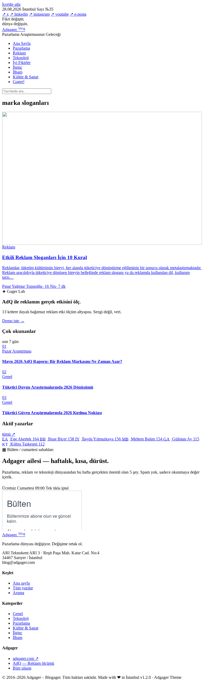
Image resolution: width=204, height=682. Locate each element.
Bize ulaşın (22, 668)
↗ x (5, 14)
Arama (18, 592)
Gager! (18, 81)
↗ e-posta (78, 14)
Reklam (19, 53)
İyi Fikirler (22, 62)
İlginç (17, 67)
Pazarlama (21, 48)
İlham (17, 72)
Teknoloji (21, 57)
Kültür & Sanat (25, 77)
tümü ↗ (8, 434)
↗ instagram (39, 14)
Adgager (13, 29)
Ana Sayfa (22, 43)
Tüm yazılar (23, 588)
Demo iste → (13, 321)
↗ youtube (60, 14)
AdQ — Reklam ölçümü (33, 663)
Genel (18, 613)
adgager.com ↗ (26, 658)
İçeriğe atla (11, 4)
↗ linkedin (19, 14)
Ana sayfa (21, 583)
